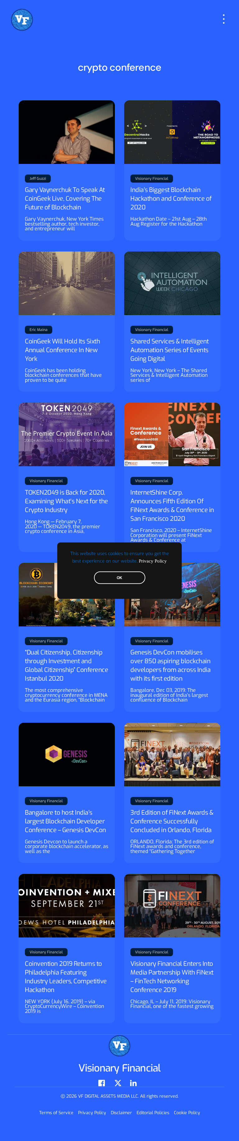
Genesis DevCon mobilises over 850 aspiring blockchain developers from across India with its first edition (170, 665)
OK (119, 577)
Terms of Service (56, 1113)
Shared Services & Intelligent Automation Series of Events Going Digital (169, 350)
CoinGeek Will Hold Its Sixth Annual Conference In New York (62, 350)
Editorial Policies (153, 1113)
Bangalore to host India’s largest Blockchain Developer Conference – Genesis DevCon (65, 821)
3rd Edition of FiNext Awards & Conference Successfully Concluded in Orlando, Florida (171, 821)
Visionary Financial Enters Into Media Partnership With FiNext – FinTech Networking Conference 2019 (171, 977)
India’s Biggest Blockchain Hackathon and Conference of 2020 (171, 199)
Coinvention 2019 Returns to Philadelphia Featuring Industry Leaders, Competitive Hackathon (66, 977)
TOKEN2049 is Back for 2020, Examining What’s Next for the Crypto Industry (66, 501)
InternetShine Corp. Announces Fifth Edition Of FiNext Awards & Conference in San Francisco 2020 (172, 505)
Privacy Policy (153, 560)
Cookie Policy (187, 1113)
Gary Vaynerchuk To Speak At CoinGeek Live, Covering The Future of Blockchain (65, 199)
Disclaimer (121, 1113)
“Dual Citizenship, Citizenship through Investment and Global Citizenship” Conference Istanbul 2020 (66, 665)
